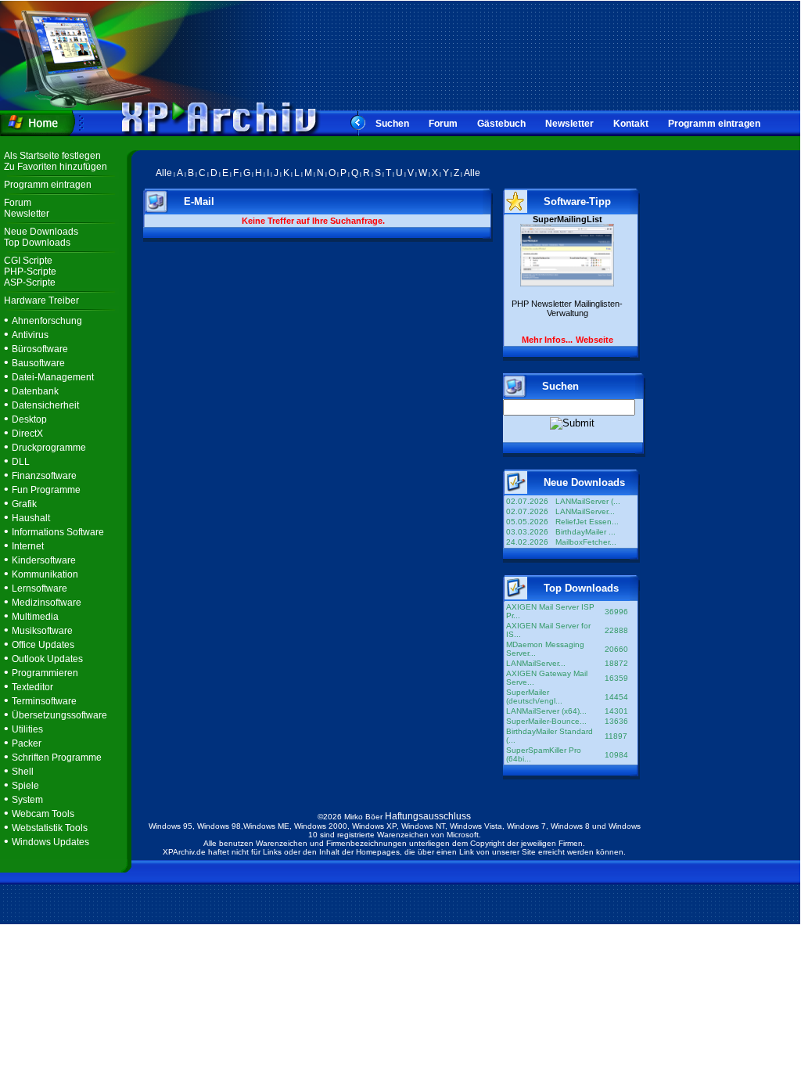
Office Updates (43, 644)
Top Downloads (37, 242)
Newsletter (569, 123)
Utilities (27, 729)
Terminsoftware (44, 701)
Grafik (24, 504)
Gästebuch (501, 123)
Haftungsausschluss (428, 816)
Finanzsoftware (44, 475)
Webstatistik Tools (50, 827)
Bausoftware (38, 363)
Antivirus (30, 334)
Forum (443, 123)
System (27, 799)
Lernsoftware (39, 588)
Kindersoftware (44, 560)
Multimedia (35, 616)
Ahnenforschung (47, 320)
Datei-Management (53, 377)
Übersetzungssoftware (59, 715)
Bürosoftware (40, 349)
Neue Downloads (41, 231)
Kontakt (630, 123)
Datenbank (35, 391)
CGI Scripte (28, 260)
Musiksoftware (42, 630)
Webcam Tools (43, 813)
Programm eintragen (714, 123)
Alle (164, 172)
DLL (21, 461)
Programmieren (45, 673)
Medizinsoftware (46, 602)
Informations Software (58, 532)
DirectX (27, 433)
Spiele (25, 785)
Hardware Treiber (41, 300)
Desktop (29, 419)
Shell (23, 771)
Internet (28, 546)
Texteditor (32, 687)
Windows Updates (50, 842)
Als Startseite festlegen (52, 155)
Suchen (392, 123)
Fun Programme (46, 489)
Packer (26, 743)
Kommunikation (45, 574)
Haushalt (31, 518)
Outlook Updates (47, 658)
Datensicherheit (45, 405)
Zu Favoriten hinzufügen (55, 166)
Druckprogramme (49, 447)
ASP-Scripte (30, 282)
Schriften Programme (57, 757)
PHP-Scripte (30, 271)
